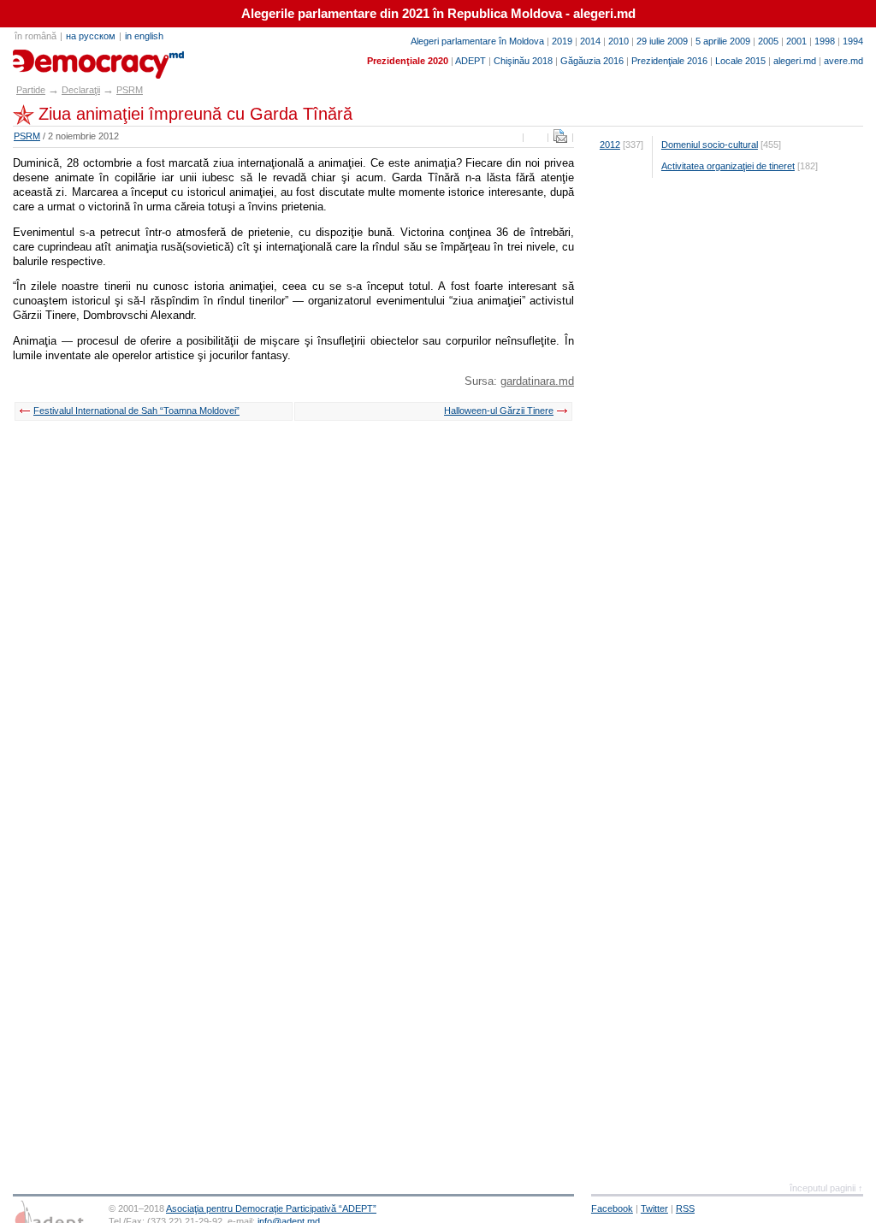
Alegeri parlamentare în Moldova (477, 41)
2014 (590, 41)
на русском (90, 36)
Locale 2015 (740, 61)
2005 (768, 41)
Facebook (612, 1208)
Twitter (654, 1208)
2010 (618, 41)
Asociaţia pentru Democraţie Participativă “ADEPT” (271, 1208)
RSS (685, 1208)
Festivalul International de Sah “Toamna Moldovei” (136, 410)
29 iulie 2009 (662, 41)
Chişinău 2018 (523, 61)
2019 (562, 41)
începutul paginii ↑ (826, 1188)
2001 (796, 41)
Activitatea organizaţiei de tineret (728, 166)
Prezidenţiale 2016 (669, 61)
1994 (853, 41)
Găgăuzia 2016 (592, 61)
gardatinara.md (537, 381)
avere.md (843, 61)
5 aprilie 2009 (722, 41)
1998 (824, 41)
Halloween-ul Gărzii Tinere (498, 410)
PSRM (129, 90)
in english (144, 36)
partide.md (52, 58)
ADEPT (470, 61)
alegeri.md (794, 61)
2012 (610, 144)
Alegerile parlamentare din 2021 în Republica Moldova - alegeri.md (438, 14)
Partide (30, 90)
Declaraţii (81, 90)
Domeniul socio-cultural (709, 144)
